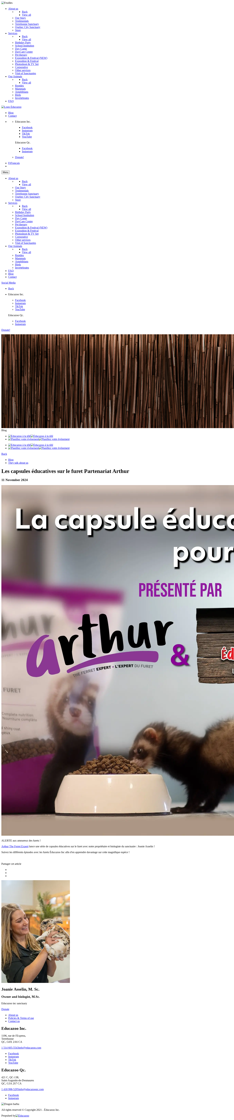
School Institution (24, 45)
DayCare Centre (24, 51)
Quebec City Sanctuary (27, 27)
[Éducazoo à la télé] (30, 436)
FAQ (11, 101)
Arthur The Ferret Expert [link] (14, 846)
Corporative (21, 67)
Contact (12, 115)
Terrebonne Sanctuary (27, 24)
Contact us (14, 1021)
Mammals (20, 88)
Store (18, 30)
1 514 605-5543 (10, 1047)
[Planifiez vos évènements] (39, 439)
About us (13, 8)
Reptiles (19, 85)
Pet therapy (21, 54)
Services (12, 33)
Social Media (8, 282)
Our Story (20, 17)
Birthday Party (23, 42)
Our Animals (15, 76)
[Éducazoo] (11, 106)
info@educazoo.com (30, 1047)
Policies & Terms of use (21, 1018)
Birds (18, 94)
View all (26, 39)
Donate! (19, 157)
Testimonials (22, 21)
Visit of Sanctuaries (25, 73)
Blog (11, 112)
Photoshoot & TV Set (27, 64)
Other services (22, 70)
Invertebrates (22, 98)
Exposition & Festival (27, 61)
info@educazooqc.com (31, 1089)
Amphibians (21, 91)
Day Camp (21, 48)
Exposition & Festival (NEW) (31, 57)
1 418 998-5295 (10, 1089)
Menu (5, 172)
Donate (5, 1009)
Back (25, 11)
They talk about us (18, 462)
